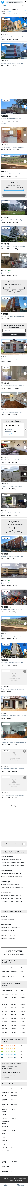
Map (25, 10)
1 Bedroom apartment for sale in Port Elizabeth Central (14, 459)
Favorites (21, 1185)
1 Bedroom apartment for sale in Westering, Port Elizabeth (14, 486)
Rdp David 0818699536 (14, 359)
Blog (5, 1178)
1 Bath (10, 528)
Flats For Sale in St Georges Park (9, 935)
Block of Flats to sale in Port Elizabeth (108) (11, 876)
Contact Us (14, 1178)
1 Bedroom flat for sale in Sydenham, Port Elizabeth (14, 609)
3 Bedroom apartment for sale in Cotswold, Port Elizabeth (14, 173)
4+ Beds (18, 291)
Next (25, 429)
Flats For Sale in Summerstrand (8, 933)
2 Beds (21, 288)
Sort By (3, 5)
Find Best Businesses (15, 1182)
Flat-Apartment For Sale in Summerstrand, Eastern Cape (14, 385)
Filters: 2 (24, 5)
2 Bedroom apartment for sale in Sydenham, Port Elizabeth (14, 583)
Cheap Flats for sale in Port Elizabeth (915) (11, 873)
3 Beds (10, 291)
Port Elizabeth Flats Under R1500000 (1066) (11, 901)
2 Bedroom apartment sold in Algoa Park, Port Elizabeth (14, 273)
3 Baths (10, 531)
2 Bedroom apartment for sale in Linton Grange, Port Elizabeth (14, 147)
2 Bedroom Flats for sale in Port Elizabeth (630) (12, 865)
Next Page (14, 806)
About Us (9, 1178)
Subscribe (14, 334)
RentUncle (2, 2)
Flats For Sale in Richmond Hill (8, 938)
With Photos (4, 13)
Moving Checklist (18, 1180)
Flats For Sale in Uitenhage (7, 919)
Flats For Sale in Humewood (7, 930)
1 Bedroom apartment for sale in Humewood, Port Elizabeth (14, 662)
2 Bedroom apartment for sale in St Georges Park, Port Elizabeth (14, 36)
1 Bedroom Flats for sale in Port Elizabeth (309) (12, 862)
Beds (17, 5)
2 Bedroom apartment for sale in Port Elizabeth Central (14, 316)
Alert (7, 1185)
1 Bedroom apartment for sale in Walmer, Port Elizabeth (14, 119)
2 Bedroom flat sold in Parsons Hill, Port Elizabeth (14, 556)
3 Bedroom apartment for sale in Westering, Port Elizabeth (14, 512)
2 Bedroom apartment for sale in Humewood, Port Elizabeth (14, 220)
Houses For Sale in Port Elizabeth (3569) (11, 884)
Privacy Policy (11, 1180)
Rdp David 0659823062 (14, 715)
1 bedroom (23, 13)
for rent (9, 11)
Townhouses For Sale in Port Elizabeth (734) (12, 887)
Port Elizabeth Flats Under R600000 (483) (11, 898)
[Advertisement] (14, 84)
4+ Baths (18, 531)
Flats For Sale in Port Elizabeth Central (10, 927)
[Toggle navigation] (25, 2)
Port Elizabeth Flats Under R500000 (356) (11, 895)
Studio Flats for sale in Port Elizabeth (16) (11, 859)
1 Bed (14, 288)
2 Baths (18, 528)
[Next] (25, 24)
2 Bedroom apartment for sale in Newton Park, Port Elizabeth (14, 63)
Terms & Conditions (22, 1178)
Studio (17, 13)
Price (10, 5)
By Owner (11, 13)
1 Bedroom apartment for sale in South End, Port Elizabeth (14, 412)
